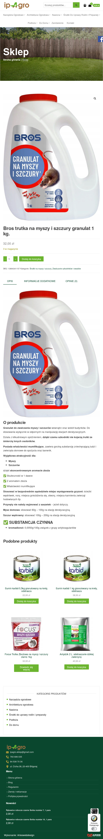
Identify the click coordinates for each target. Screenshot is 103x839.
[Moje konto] (84, 5)
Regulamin (13, 786)
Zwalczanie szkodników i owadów (66, 268)
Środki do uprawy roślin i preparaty (80, 14)
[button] (95, 98)
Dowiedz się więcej (26, 668)
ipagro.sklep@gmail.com (22, 752)
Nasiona (56, 14)
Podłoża (32, 22)
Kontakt (70, 22)
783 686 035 (16, 756)
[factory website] (94, 835)
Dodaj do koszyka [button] (26, 601)
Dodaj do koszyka (31, 259)
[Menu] (98, 815)
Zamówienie (57, 22)
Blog (10, 782)
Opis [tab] (10, 281)
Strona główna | (12, 59)
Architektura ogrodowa (38, 14)
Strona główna (15, 777)
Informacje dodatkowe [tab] (40, 281)
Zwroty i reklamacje (17, 791)
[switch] (94, 828)
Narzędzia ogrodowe (13, 14)
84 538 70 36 (16, 761)
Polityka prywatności (18, 796)
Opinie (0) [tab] (71, 281)
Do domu (43, 22)
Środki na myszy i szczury (40, 268)
